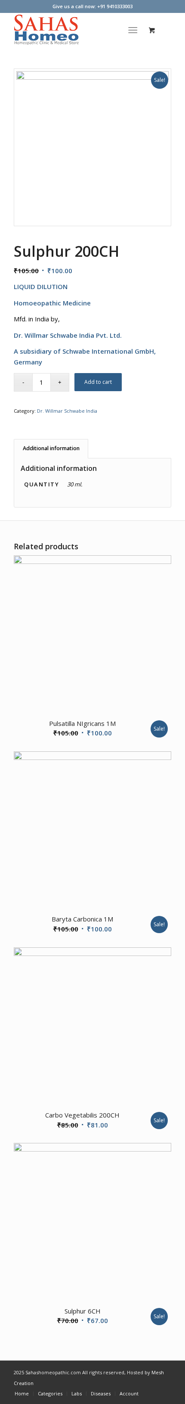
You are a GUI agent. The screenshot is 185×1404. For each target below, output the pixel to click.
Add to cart (98, 382)
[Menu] (132, 29)
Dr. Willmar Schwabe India (67, 411)
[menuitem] (134, 29)
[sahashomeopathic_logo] (76, 29)
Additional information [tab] (51, 448)
